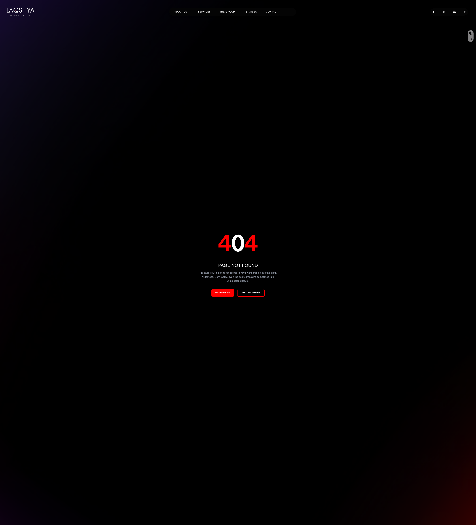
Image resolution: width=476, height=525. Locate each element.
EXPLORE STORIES (250, 293)
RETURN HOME (222, 293)
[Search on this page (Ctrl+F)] (471, 39)
